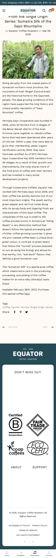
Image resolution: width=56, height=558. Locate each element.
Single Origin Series (41, 307)
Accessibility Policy (19, 525)
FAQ (40, 482)
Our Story (16, 472)
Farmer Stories (20, 307)
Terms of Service (28, 530)
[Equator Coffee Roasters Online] (28, 10)
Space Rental (16, 499)
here (27, 293)
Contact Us (39, 472)
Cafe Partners (16, 494)
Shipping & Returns (40, 488)
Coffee (6, 307)
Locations (40, 477)
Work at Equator (16, 488)
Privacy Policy (39, 525)
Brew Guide (16, 482)
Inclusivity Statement (28, 535)
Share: (6, 312)
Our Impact (16, 477)
